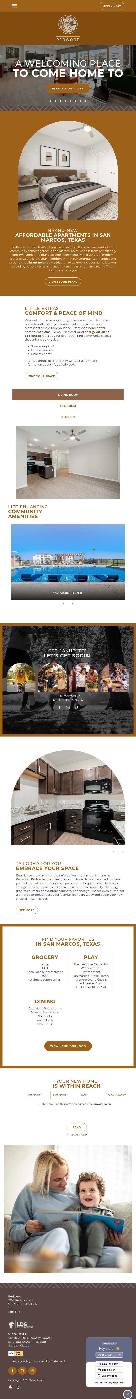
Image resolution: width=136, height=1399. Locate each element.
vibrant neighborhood (43, 262)
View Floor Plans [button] (68, 88)
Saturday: (14, 1341)
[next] (72, 604)
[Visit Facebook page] (60, 707)
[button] (112, 6)
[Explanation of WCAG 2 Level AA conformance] (15, 1353)
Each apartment (43, 879)
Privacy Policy (21, 1361)
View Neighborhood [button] (68, 1046)
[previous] (63, 604)
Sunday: (13, 1345)
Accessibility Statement (49, 1361)
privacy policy (102, 1104)
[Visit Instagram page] (76, 707)
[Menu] (14, 6)
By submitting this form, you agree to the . (77, 1104)
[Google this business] (68, 707)
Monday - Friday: (19, 1337)
